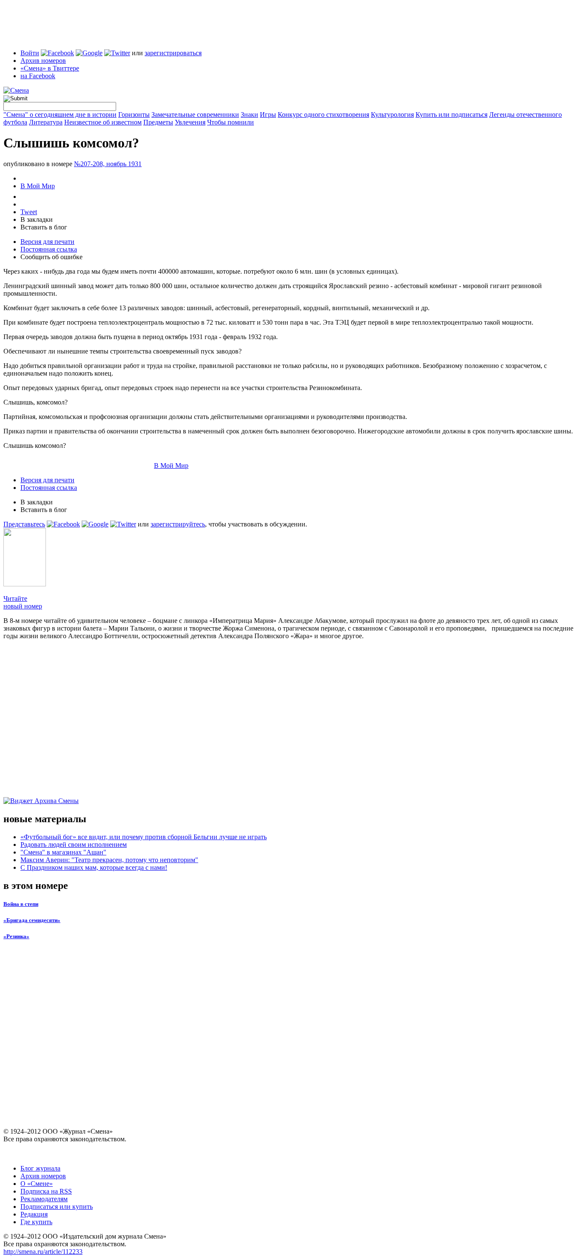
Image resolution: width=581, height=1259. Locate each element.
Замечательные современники (195, 114)
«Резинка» (16, 936)
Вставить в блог (43, 227)
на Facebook (37, 75)
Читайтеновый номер (22, 602)
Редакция (34, 1214)
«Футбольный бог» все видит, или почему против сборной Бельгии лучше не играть (143, 836)
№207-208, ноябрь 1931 (108, 163)
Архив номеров (43, 60)
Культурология (392, 114)
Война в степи (20, 904)
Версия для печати (47, 241)
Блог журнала (40, 1168)
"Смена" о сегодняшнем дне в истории (60, 114)
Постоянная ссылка (48, 249)
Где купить (36, 1221)
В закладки (36, 219)
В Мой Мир (37, 186)
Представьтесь (24, 524)
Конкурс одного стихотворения (323, 114)
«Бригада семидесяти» (31, 920)
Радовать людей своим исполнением (73, 844)
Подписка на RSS (46, 1191)
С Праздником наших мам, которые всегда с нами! (93, 867)
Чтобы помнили (230, 122)
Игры (268, 114)
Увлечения (190, 122)
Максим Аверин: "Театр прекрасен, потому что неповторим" (109, 859)
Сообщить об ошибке (51, 256)
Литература (46, 122)
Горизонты (134, 114)
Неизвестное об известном (103, 122)
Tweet (28, 211)
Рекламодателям (44, 1198)
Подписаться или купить (56, 1206)
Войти (29, 53)
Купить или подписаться (451, 114)
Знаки (249, 114)
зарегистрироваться (173, 53)
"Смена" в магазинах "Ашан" (63, 852)
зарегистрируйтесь (178, 524)
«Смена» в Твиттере (49, 68)
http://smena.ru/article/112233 (43, 1251)
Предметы (158, 122)
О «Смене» (36, 1183)
